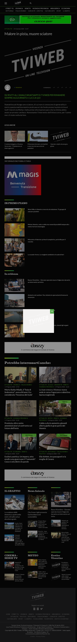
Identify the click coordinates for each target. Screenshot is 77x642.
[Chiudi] (52, 311)
